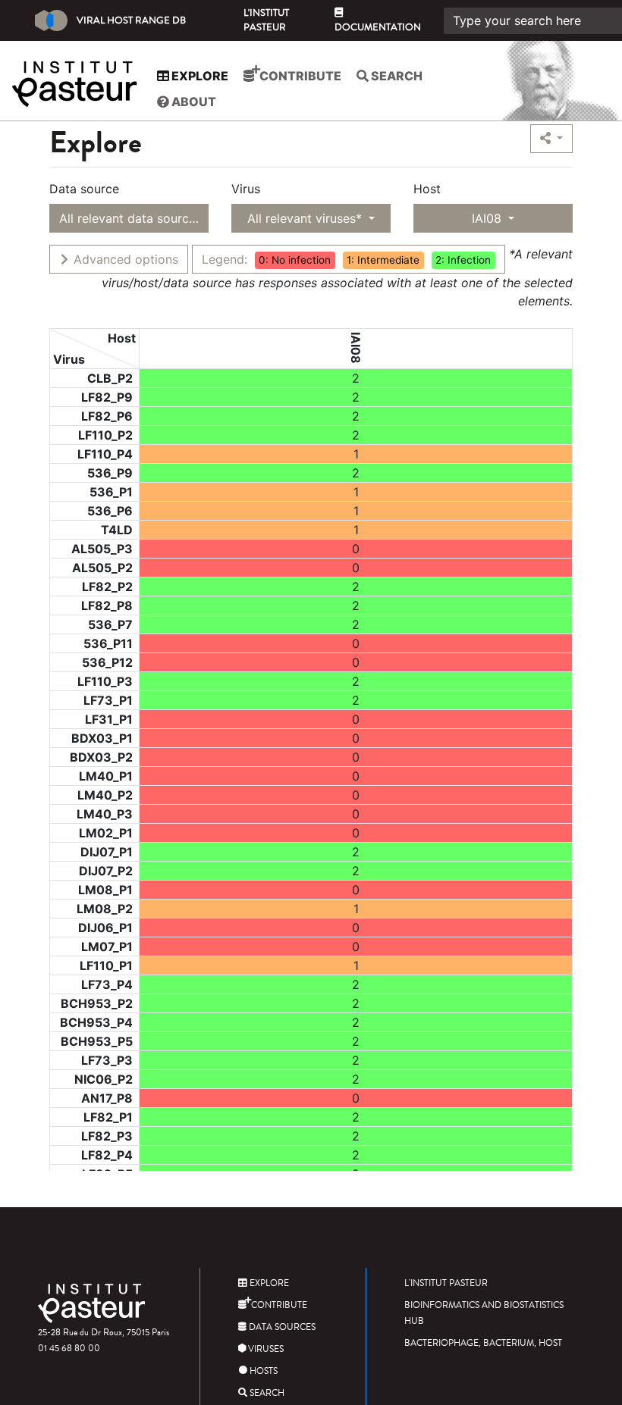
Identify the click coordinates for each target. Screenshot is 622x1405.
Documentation (378, 27)
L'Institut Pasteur (266, 20)
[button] (551, 138)
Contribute (299, 75)
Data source (84, 188)
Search (396, 75)
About (192, 101)
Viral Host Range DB (131, 20)
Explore (198, 75)
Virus (245, 188)
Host (427, 188)
